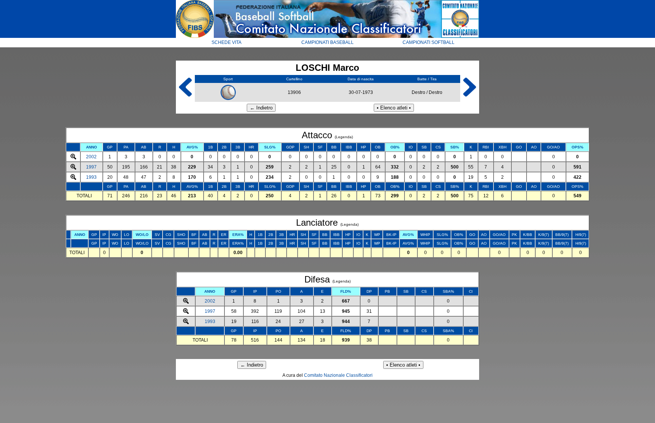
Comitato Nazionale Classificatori (338, 375)
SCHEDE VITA (226, 42)
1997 (91, 167)
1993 (91, 177)
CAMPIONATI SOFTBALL (428, 42)
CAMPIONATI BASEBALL (327, 42)
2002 (91, 156)
